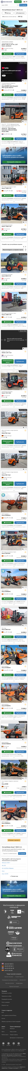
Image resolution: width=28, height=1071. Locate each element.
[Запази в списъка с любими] (25, 42)
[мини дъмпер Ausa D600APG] (14, 810)
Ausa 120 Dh (5, 874)
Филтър (8, 13)
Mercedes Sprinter (9, 983)
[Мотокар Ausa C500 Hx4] (14, 617)
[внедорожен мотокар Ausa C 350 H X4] (14, 213)
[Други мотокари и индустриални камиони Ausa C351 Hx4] (14, 419)
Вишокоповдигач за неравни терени (13, 249)
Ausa (3, 871)
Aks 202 (4, 865)
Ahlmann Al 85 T (6, 862)
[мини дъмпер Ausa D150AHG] (14, 693)
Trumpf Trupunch (19, 976)
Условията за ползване (13, 1068)
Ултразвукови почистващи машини (9, 980)
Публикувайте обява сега (14, 162)
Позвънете (21, 54)
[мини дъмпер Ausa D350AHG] (14, 502)
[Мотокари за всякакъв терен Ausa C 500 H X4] (14, 175)
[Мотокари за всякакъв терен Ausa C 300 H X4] (14, 302)
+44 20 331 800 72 (8, 964)
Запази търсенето (14, 840)
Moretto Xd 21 (23, 980)
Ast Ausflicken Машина (7, 868)
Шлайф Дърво (19, 983)
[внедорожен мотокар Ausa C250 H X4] (14, 263)
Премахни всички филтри (9, 16)
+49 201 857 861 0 (8, 966)
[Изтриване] (18, 5)
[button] (26, 1)
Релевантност (21, 13)
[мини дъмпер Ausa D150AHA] (14, 655)
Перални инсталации (14, 986)
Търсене (23, 5)
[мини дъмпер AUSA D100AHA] (14, 731)
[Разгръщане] (14, 60)
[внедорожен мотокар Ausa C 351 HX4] (14, 380)
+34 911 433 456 (8, 970)
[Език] (24, 1)
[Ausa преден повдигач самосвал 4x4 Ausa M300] (14, 770)
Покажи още (14, 876)
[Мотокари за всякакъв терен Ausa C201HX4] (14, 540)
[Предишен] (2, 30)
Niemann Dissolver (8, 976)
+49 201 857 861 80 (9, 968)
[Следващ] (25, 30)
